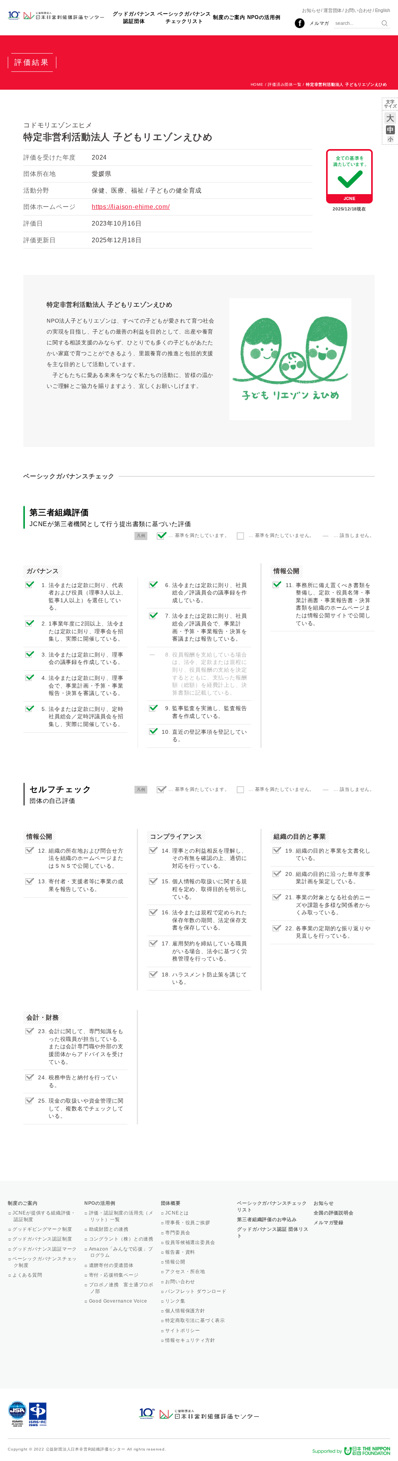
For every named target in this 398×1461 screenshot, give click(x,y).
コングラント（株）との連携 (122, 1239)
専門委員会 (178, 1232)
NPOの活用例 (264, 17)
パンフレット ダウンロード (197, 1291)
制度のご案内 (229, 17)
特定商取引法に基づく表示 (196, 1320)
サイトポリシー (183, 1330)
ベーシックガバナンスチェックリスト (184, 17)
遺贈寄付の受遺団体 (112, 1265)
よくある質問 (28, 1275)
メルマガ (319, 23)
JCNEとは (178, 1213)
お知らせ (311, 10)
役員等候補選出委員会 (191, 1242)
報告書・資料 (181, 1252)
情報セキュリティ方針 (191, 1340)
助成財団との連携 (109, 1229)
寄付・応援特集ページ (114, 1275)
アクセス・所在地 (186, 1271)
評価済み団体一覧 (284, 84)
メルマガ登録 (329, 1222)
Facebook (300, 23)
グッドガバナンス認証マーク (45, 1249)
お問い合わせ (358, 10)
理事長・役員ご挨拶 (188, 1222)
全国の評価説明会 (333, 1213)
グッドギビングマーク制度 (43, 1229)
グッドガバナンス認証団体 (134, 17)
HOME (257, 84)
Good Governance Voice (118, 1301)
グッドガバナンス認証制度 (43, 1239)
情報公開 (176, 1262)
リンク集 (176, 1301)
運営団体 (332, 10)
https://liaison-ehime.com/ (131, 206)
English (382, 10)
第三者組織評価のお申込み (267, 1219)
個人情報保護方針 (186, 1310)
